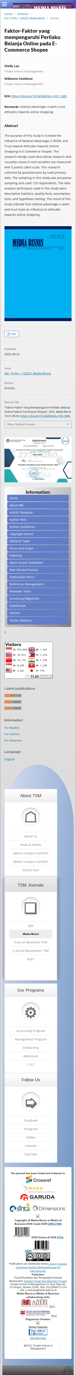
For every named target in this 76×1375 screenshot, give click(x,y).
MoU (52, 1306)
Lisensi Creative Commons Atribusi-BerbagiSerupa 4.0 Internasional (41, 1267)
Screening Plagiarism (24, 598)
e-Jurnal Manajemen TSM (31, 951)
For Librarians (13, 740)
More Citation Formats (21, 424)
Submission (18, 606)
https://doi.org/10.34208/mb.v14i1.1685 (39, 96)
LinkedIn (31, 1146)
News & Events (30, 845)
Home (8, 14)
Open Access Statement (26, 563)
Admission (30, 1056)
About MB (16, 505)
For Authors (11, 734)
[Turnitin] (38, 1323)
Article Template (21, 512)
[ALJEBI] (35, 1306)
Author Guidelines (22, 527)
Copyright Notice (21, 534)
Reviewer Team (20, 591)
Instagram (31, 1129)
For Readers (11, 728)
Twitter (31, 1137)
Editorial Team (20, 541)
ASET (30, 959)
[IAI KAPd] (34, 1315)
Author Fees (18, 520)
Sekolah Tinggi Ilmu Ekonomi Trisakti (45, 1281)
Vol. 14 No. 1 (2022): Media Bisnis (24, 18)
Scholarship (30, 1048)
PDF (13, 334)
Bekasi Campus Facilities (31, 862)
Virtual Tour (30, 870)
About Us (30, 836)
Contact (15, 613)
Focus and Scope (21, 548)
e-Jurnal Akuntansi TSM (30, 942)
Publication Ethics (22, 577)
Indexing (16, 555)
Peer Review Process (24, 570)
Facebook (30, 1120)
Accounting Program (30, 1031)
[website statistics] (38, 1334)
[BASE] (37, 1192)
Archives (22, 14)
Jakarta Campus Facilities (30, 853)
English (9, 759)
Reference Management (26, 584)
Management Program (31, 1039)
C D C (31, 1065)
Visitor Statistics (21, 620)
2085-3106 (54, 1224)
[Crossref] (38, 1182)
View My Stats (38, 1338)
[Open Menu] (4, 4)
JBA (30, 926)
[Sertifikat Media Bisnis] (38, 481)
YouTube (30, 1154)
